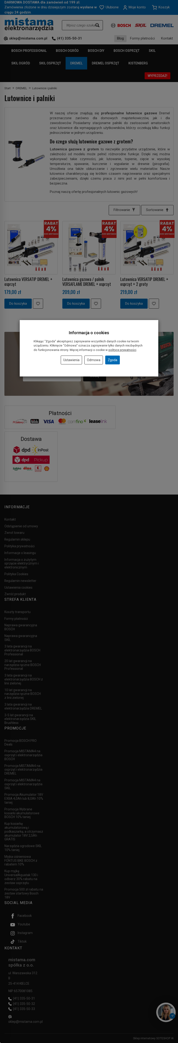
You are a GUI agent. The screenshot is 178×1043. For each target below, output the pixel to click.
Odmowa (93, 360)
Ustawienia (71, 360)
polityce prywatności (122, 350)
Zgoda (112, 360)
